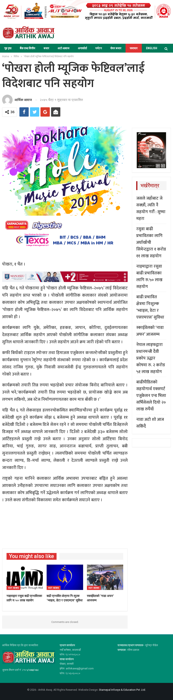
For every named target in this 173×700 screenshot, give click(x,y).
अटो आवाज (63, 48)
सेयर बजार (115, 48)
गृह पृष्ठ (7, 48)
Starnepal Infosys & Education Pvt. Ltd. (122, 689)
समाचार (134, 48)
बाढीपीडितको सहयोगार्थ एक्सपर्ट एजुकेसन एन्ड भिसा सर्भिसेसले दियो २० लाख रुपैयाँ (151, 396)
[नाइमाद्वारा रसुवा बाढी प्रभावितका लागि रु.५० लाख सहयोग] (25, 577)
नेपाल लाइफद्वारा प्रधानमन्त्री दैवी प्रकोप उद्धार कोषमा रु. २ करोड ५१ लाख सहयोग (150, 358)
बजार (46, 48)
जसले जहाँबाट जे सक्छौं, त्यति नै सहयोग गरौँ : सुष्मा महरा (150, 208)
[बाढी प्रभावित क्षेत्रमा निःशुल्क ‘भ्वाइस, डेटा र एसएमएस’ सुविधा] (65, 577)
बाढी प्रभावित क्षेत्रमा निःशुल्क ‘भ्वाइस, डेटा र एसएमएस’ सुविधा (150, 307)
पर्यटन (98, 48)
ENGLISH (151, 48)
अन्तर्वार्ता (82, 48)
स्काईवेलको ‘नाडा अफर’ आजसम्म (150, 331)
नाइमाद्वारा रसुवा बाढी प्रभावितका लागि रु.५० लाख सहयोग (149, 276)
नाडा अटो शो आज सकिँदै (150, 423)
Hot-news (13, 588)
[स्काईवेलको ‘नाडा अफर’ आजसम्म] (105, 577)
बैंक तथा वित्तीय (27, 48)
